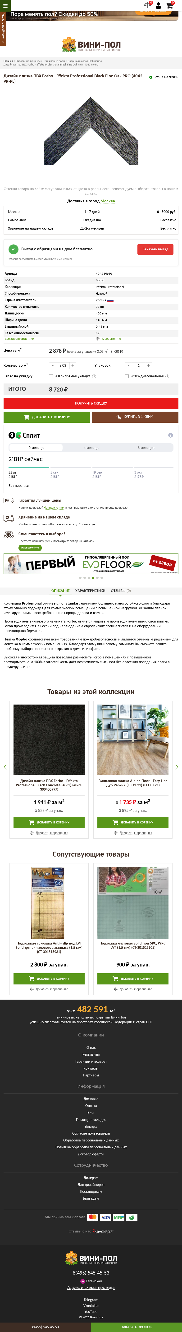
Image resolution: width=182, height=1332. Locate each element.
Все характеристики (19, 339)
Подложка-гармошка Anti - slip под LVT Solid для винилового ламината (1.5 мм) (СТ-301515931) (49, 948)
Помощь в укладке (91, 1120)
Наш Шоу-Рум (30, 547)
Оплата (91, 1106)
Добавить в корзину (50, 417)
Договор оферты (91, 1154)
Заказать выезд (155, 249)
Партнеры (91, 1075)
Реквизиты (91, 1055)
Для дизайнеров (91, 1185)
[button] (80, 578)
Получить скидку (91, 403)
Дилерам (91, 1178)
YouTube (91, 1312)
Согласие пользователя (91, 1134)
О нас (91, 1048)
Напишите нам (54, 507)
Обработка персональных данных (91, 1140)
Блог (91, 1113)
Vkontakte (91, 1306)
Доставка (91, 1099)
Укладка (91, 1127)
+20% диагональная (147, 376)
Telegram (91, 1300)
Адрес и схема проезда (91, 1287)
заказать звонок (136, 1327)
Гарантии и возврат (91, 1062)
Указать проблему (3, 26)
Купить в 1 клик (138, 417)
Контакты (91, 1069)
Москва (107, 201)
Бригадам (91, 1199)
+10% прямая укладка (73, 376)
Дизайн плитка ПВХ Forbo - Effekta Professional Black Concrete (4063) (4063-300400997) (49, 785)
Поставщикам (91, 1192)
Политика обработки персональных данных (91, 1147)
